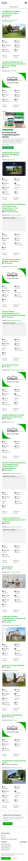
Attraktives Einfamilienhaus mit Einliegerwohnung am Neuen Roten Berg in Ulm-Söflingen (14, 64)
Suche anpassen (13, 7)
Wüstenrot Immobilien (15, 572)
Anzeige (4, 111)
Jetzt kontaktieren (8, 147)
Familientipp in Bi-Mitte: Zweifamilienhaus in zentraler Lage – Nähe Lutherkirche (13, 618)
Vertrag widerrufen (5, 849)
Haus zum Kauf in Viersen (10, 365)
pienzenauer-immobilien (15, 215)
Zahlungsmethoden (5, 844)
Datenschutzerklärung (6, 845)
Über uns (3, 835)
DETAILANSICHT (7, 567)
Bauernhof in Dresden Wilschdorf (13, 665)
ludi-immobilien (13, 71)
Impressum (3, 837)
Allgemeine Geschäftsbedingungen (9, 839)
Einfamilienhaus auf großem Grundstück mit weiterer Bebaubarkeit (11, 13)
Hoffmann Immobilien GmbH (17, 370)
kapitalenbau (13, 720)
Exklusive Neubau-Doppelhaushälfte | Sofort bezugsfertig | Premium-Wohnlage (13, 313)
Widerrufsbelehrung (5, 847)
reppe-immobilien (14, 670)
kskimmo (12, 422)
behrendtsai (12, 159)
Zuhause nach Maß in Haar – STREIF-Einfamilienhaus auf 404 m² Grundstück (13, 520)
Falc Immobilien (13, 266)
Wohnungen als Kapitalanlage (12, 715)
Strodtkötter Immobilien (15, 767)
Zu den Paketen (7, 823)
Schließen (14, 858)
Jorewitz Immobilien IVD (16, 625)
